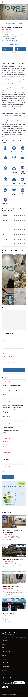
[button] (5, 149)
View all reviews (7, 477)
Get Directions (16, 44)
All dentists (4, 655)
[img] (14, 157)
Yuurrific (22, 693)
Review (5, 359)
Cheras (20, 23)
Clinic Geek (4, 674)
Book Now (21, 49)
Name (4, 340)
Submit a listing (5, 662)
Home (3, 23)
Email (4, 347)
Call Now (8, 49)
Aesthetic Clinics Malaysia (7, 678)
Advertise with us (5, 666)
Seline (15, 694)
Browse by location (6, 651)
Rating (4, 353)
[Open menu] (25, 2)
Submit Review (14, 370)
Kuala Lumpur (11, 23)
